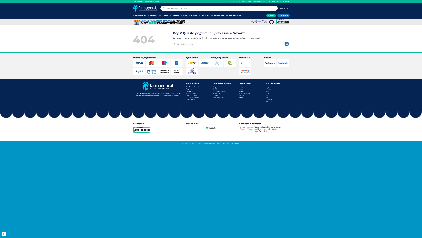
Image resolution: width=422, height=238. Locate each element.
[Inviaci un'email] (288, 1)
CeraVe (241, 95)
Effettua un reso (191, 95)
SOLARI (194, 15)
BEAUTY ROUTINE (236, 15)
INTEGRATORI (140, 15)
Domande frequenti (192, 97)
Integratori (269, 87)
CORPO (165, 15)
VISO (185, 15)
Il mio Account (276, 1)
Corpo (268, 91)
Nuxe (241, 97)
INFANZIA (153, 15)
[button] (284, 8)
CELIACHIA (205, 15)
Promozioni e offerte (219, 91)
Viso (267, 95)
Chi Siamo (241, 1)
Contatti (233, 1)
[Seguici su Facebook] (283, 1)
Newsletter (216, 93)
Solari (267, 97)
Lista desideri (261, 1)
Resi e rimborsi (191, 93)
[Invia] (287, 44)
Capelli (268, 93)
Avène (241, 89)
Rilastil (241, 91)
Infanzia (268, 89)
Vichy (241, 87)
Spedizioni (189, 91)
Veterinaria (269, 102)
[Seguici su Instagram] (285, 1)
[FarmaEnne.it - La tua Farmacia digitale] (145, 8)
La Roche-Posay (244, 93)
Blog (249, 1)
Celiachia (269, 99)
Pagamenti (189, 89)
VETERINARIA (219, 15)
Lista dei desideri (218, 97)
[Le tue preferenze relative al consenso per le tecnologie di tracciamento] (4, 234)
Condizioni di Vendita (193, 87)
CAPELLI (175, 15)
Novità (215, 89)
